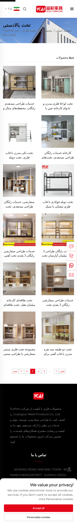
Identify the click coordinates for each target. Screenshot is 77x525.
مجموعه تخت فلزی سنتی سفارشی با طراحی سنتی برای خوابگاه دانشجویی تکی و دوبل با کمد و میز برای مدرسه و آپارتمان (19, 351)
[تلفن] (71, 256)
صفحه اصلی (63, 30)
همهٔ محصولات (65, 57)
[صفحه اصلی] (49, 8)
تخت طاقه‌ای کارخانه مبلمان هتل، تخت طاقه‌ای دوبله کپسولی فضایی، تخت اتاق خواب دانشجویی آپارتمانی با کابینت (19, 302)
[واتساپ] (71, 265)
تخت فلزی (29, 30)
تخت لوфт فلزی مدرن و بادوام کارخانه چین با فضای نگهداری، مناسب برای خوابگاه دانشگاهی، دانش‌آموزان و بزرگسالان (57, 106)
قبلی (62, 371)
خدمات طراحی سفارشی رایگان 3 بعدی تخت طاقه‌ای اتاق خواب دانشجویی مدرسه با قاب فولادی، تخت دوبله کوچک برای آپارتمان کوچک (57, 302)
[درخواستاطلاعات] (71, 246)
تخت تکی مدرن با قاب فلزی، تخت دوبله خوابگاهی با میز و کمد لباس (19, 155)
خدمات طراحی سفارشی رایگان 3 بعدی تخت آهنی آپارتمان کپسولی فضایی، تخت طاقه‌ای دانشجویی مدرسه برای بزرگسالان (19, 253)
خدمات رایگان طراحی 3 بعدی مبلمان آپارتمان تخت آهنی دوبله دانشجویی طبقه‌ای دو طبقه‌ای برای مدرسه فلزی (58, 253)
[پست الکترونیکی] (71, 275)
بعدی (15, 371)
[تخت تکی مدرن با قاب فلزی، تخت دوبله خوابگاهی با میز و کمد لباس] (19, 131)
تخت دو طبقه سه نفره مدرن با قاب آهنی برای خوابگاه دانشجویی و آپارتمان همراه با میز (58, 351)
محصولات (45, 30)
